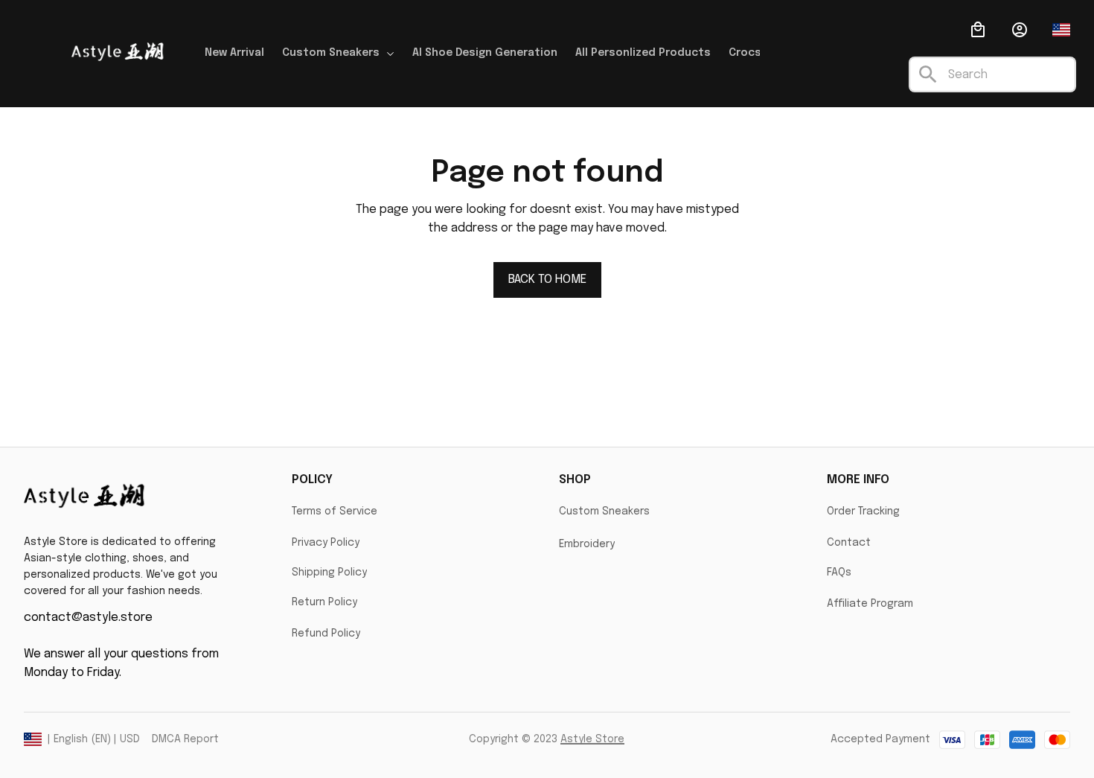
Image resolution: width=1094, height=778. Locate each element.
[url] (592, 740)
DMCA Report (185, 739)
